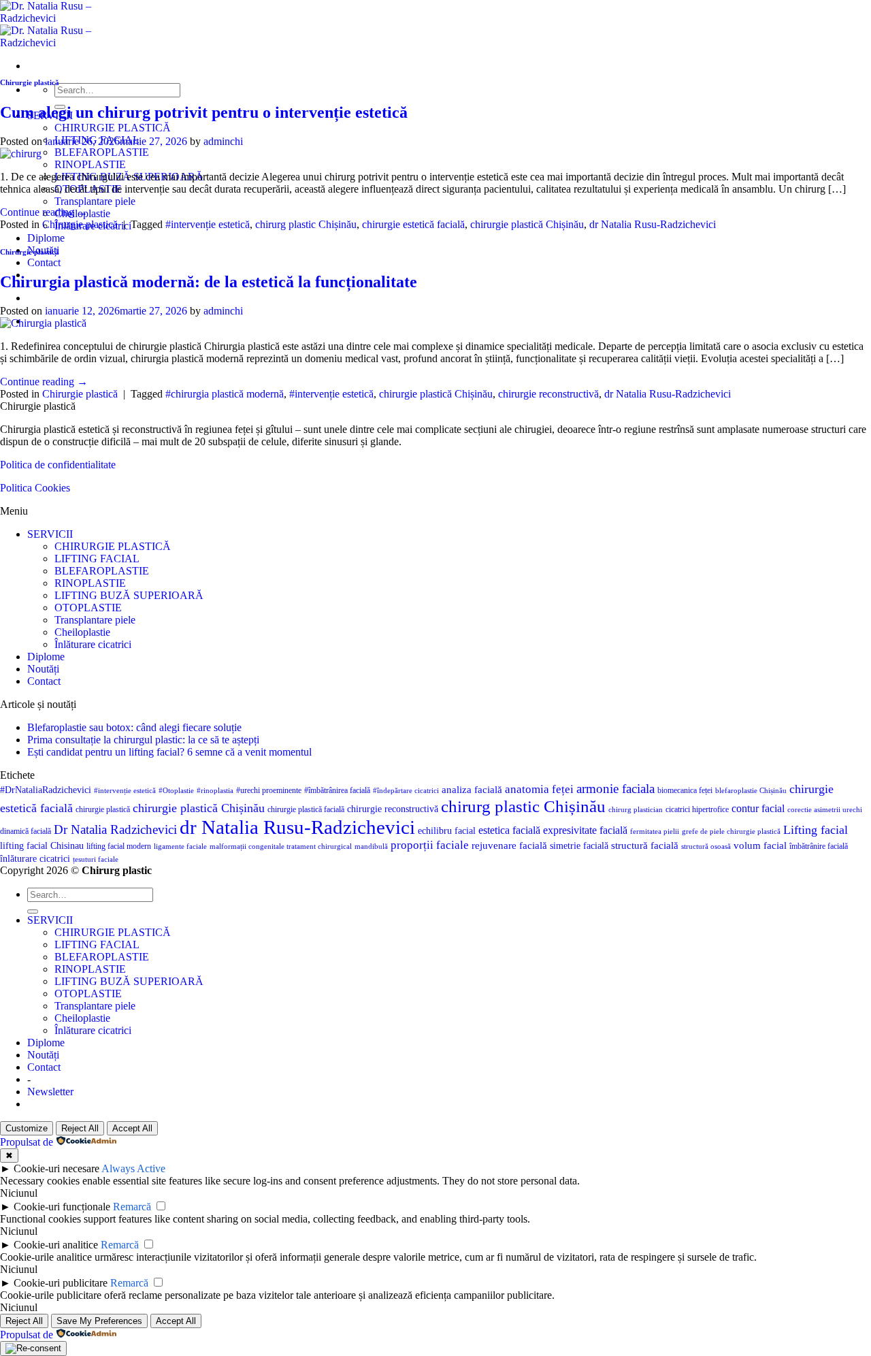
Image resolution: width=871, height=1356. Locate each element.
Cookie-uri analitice (56, 1244)
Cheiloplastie (82, 632)
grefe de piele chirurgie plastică (731, 831)
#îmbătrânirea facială (337, 790)
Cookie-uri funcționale (62, 1206)
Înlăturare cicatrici (92, 644)
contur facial (758, 808)
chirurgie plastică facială (305, 809)
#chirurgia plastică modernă (224, 394)
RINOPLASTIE (90, 164)
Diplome (46, 238)
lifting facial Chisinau (42, 846)
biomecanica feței (684, 790)
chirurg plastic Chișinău (306, 224)
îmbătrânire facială (818, 846)
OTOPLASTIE (88, 607)
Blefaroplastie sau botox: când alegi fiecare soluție (134, 727)
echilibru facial (447, 831)
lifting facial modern (118, 846)
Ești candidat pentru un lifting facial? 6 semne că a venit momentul (169, 752)
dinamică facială (25, 831)
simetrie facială (579, 846)
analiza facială (472, 789)
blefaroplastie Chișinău (751, 790)
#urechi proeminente (268, 790)
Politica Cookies (35, 488)
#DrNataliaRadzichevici (45, 790)
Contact (44, 262)
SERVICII (50, 534)
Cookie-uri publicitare (61, 1283)
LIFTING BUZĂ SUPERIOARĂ (128, 595)
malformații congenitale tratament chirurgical (281, 846)
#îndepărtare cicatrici (406, 790)
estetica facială (509, 830)
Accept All (132, 1128)
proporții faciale (430, 845)
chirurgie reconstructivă (548, 394)
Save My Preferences (99, 1321)
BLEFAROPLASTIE (101, 152)
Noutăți (43, 669)
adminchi (223, 141)
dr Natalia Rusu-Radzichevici (652, 224)
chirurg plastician (635, 809)
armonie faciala (615, 788)
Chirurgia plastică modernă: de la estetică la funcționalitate (208, 282)
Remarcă (132, 1206)
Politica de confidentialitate (58, 464)
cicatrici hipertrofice (697, 809)
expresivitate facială (585, 830)
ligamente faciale (180, 846)
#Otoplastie (176, 790)
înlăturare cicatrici (35, 859)
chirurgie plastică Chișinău (527, 224)
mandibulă (371, 846)
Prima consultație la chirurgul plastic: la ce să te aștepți (143, 739)
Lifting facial (815, 830)
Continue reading (44, 212)
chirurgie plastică (103, 809)
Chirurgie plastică (29, 82)
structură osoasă (706, 846)
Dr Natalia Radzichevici (115, 829)
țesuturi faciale (95, 859)
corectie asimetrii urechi (824, 809)
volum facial (760, 845)
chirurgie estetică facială (413, 224)
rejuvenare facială (509, 845)
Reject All (80, 1128)
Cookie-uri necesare (56, 1168)
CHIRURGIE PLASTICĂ (112, 127)
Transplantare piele (94, 201)
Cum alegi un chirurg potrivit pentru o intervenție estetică (204, 112)
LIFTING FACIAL (96, 558)
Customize (26, 1128)
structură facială (644, 845)
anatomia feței (539, 789)
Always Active (133, 1168)
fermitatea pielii (654, 831)
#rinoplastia (215, 790)
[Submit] (32, 911)
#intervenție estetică (207, 224)
